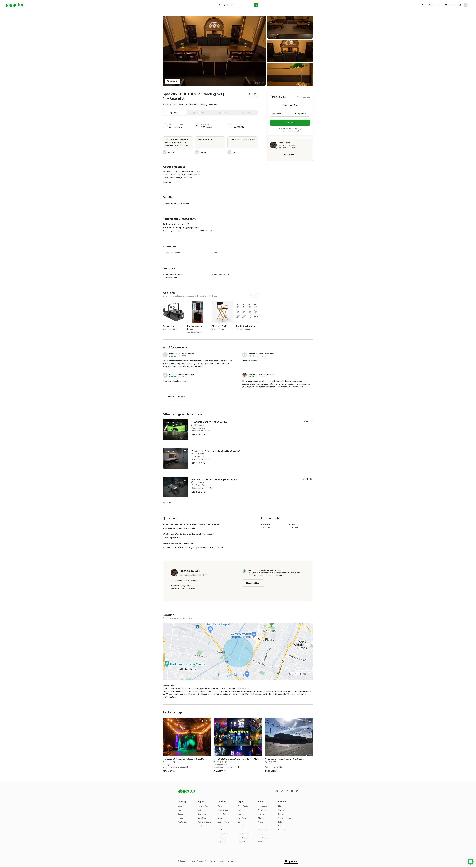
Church (241, 826)
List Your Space (449, 5)
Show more (168, 182)
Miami (260, 822)
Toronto (261, 834)
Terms (212, 861)
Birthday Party (223, 822)
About (180, 806)
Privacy (220, 861)
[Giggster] (15, 5)
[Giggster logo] (186, 791)
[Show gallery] (214, 51)
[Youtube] (292, 791)
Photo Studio (243, 806)
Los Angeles (263, 806)
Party (220, 806)
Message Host (290, 154)
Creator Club (183, 822)
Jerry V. (171, 152)
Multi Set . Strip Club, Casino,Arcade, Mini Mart (236, 759)
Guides (180, 814)
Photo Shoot (223, 810)
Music (280, 806)
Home (240, 810)
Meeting (221, 830)
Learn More (278, 575)
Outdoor (281, 810)
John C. (236, 152)
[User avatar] (466, 5)
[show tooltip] (300, 129)
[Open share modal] (180, 423)
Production (222, 814)
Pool (239, 814)
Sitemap (229, 861)
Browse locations (429, 5)
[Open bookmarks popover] (255, 94)
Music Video (222, 838)
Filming (220, 826)
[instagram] (282, 791)
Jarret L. (204, 152)
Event (220, 818)
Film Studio (242, 818)
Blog (179, 810)
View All (221, 842)
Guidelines (202, 818)
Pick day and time (290, 105)
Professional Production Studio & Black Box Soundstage (184, 759)
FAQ (199, 810)
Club (240, 822)
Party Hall (282, 826)
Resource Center (204, 822)
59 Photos (174, 81)
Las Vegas (262, 838)
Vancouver (262, 830)
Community (202, 814)
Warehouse (242, 838)
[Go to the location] (175, 429)
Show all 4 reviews (176, 396)
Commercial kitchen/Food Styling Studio (284, 759)
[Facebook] (276, 791)
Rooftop (281, 814)
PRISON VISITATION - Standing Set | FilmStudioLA (215, 451)
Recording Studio (245, 834)
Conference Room (285, 818)
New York (262, 810)
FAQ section (171, 694)
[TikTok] (287, 791)
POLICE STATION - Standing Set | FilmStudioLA (214, 479)
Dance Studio (243, 830)
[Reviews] (297, 791)
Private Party (223, 834)
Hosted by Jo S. (285, 142)
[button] (471, 862)
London (261, 826)
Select (180, 818)
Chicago (261, 818)
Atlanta (261, 814)
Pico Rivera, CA (181, 104)
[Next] (256, 295)
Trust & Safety (203, 826)
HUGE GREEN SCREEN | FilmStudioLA (209, 422)
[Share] (249, 94)
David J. (251, 374)
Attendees (277, 113)
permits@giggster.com (253, 691)
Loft (279, 822)
